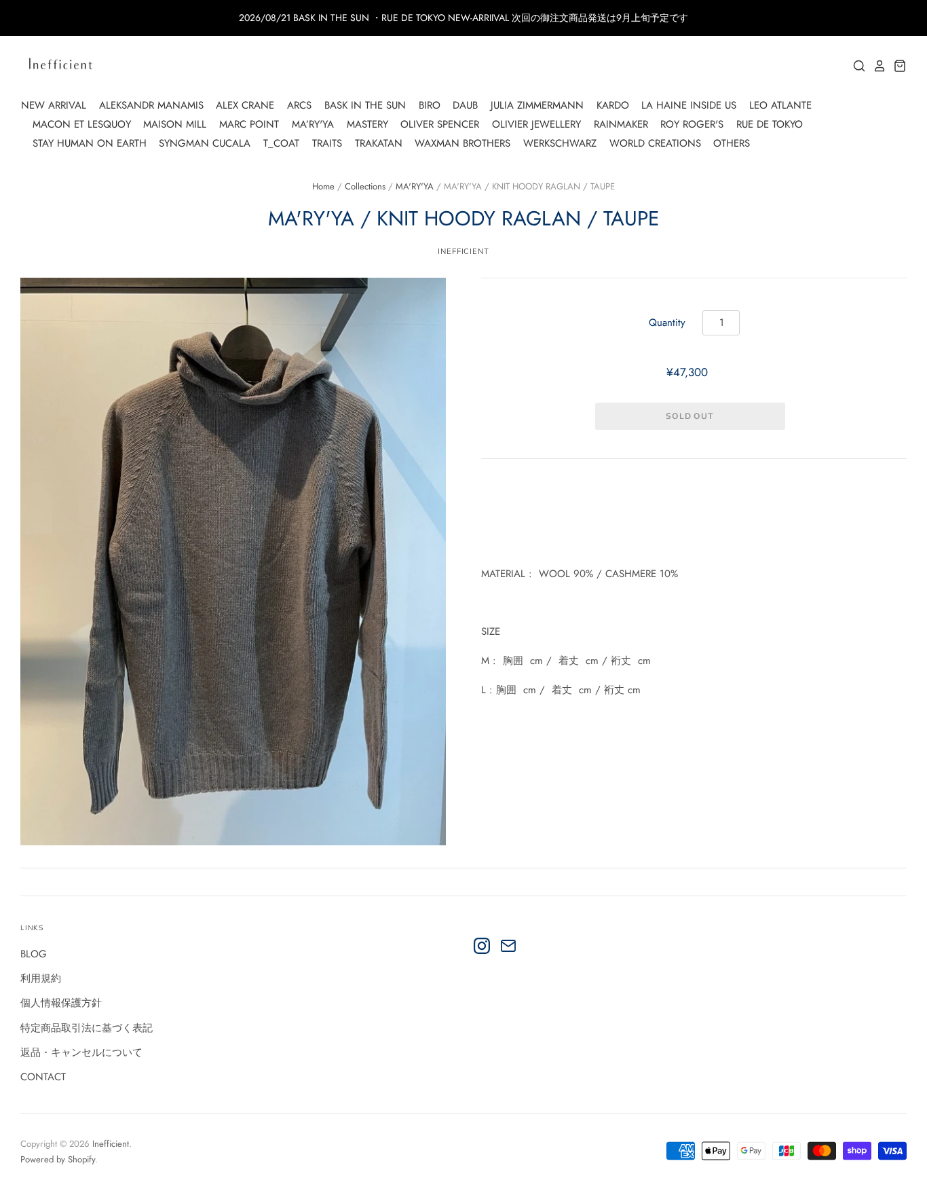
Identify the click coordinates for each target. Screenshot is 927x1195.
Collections (365, 186)
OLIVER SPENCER (439, 124)
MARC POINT (249, 124)
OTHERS (731, 143)
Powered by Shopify (57, 1159)
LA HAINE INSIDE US (688, 105)
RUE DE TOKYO (769, 124)
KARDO (613, 105)
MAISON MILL (174, 124)
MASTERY (367, 124)
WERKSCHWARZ (560, 143)
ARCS (299, 105)
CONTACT (43, 1076)
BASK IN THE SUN (365, 105)
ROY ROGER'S (691, 124)
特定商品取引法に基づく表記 (86, 1028)
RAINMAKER (621, 124)
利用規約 (40, 978)
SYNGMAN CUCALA (204, 143)
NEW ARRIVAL (53, 105)
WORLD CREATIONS (655, 143)
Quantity (667, 322)
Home (323, 186)
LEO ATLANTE (780, 105)
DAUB (465, 105)
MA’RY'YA (313, 124)
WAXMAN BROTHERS (462, 143)
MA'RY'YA (415, 186)
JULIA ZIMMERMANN (537, 105)
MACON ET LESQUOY (82, 124)
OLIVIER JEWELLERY (536, 124)
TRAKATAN (378, 143)
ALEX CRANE (245, 105)
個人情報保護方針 (61, 1002)
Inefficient (110, 1143)
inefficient (463, 251)
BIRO (429, 105)
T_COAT (281, 143)
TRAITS (327, 143)
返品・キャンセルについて (81, 1052)
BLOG (33, 953)
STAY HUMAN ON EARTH (90, 143)
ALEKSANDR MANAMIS (151, 105)
